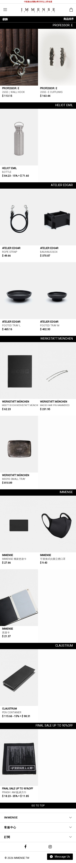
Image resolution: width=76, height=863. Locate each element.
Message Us (62, 856)
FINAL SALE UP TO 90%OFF (54, 725)
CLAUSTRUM (64, 645)
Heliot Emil (64, 105)
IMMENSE (66, 492)
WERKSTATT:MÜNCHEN (56, 338)
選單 (5, 9)
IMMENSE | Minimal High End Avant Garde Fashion (38, 10)
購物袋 (71, 10)
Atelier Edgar (62, 185)
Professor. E (63, 25)
